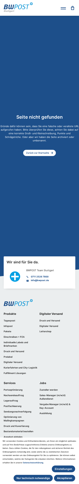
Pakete (7, 331)
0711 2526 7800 (40, 276)
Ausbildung (46, 413)
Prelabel (8, 356)
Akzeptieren (64, 478)
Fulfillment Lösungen (15, 373)
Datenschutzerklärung (33, 462)
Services (9, 383)
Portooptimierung (13, 389)
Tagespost (9, 320)
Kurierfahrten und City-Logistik (20, 367)
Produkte (10, 314)
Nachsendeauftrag (14, 395)
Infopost (8, 326)
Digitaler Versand (13, 362)
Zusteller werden (49, 389)
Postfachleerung (12, 406)
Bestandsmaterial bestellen (18, 431)
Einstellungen (63, 468)
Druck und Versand (14, 351)
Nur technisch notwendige (33, 478)
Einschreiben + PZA (14, 336)
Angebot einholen (13, 436)
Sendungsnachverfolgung (17, 411)
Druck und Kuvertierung (16, 426)
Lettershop (45, 331)
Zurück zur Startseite (37, 152)
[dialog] (39, 460)
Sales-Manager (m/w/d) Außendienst (53, 397)
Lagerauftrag (11, 400)
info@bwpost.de (40, 280)
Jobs (43, 383)
